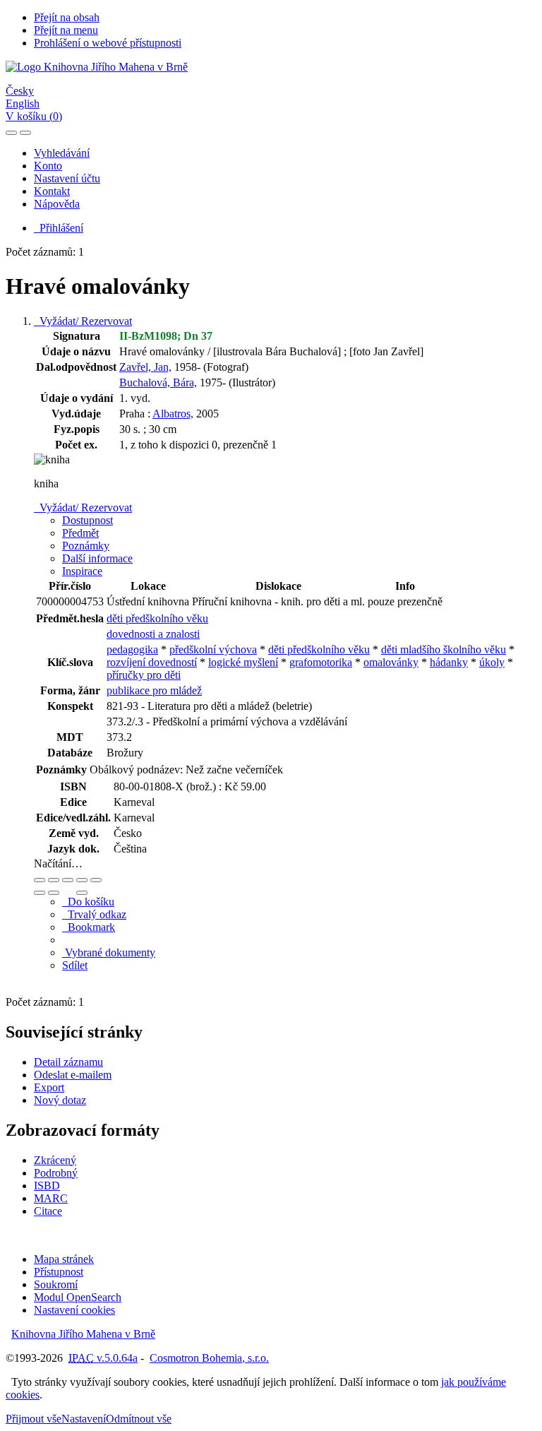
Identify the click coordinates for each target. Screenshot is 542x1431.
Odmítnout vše (138, 1419)
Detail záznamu (68, 1062)
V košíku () (34, 116)
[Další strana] (82, 893)
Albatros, (172, 414)
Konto (48, 166)
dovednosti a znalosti (153, 634)
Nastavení (83, 1419)
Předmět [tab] (80, 533)
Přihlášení (58, 228)
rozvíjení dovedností (152, 662)
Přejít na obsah (67, 17)
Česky (20, 91)
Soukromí (56, 1284)
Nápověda (57, 204)
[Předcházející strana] (67, 893)
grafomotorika (320, 662)
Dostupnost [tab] (87, 520)
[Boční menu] (11, 133)
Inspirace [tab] (82, 571)
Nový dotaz (60, 1100)
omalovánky (390, 662)
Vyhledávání (62, 153)
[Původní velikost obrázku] (67, 880)
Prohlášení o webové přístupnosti (107, 43)
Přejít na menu (66, 30)
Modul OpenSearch (77, 1297)
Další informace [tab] (97, 558)
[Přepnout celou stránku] (82, 880)
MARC (51, 1198)
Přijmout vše (33, 1419)
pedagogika (132, 649)
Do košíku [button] (88, 902)
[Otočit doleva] (39, 893)
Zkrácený (55, 1160)
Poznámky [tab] (85, 546)
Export (49, 1087)
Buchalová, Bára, (158, 382)
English (23, 103)
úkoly (492, 662)
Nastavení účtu (67, 178)
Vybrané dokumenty (108, 952)
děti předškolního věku (157, 618)
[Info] (96, 880)
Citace (48, 1211)
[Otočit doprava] (53, 893)
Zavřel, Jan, (145, 367)
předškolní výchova (213, 649)
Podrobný (56, 1173)
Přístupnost (58, 1272)
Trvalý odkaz (94, 914)
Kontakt (52, 191)
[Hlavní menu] (25, 133)
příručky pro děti (144, 675)
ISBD (47, 1186)
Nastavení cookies (74, 1310)
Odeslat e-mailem (73, 1075)
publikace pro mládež (154, 690)
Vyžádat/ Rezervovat (83, 321)
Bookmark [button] (88, 927)
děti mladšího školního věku (443, 649)
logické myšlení (243, 662)
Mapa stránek (64, 1259)
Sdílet (75, 965)
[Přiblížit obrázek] (39, 880)
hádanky (449, 662)
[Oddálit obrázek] (53, 880)
